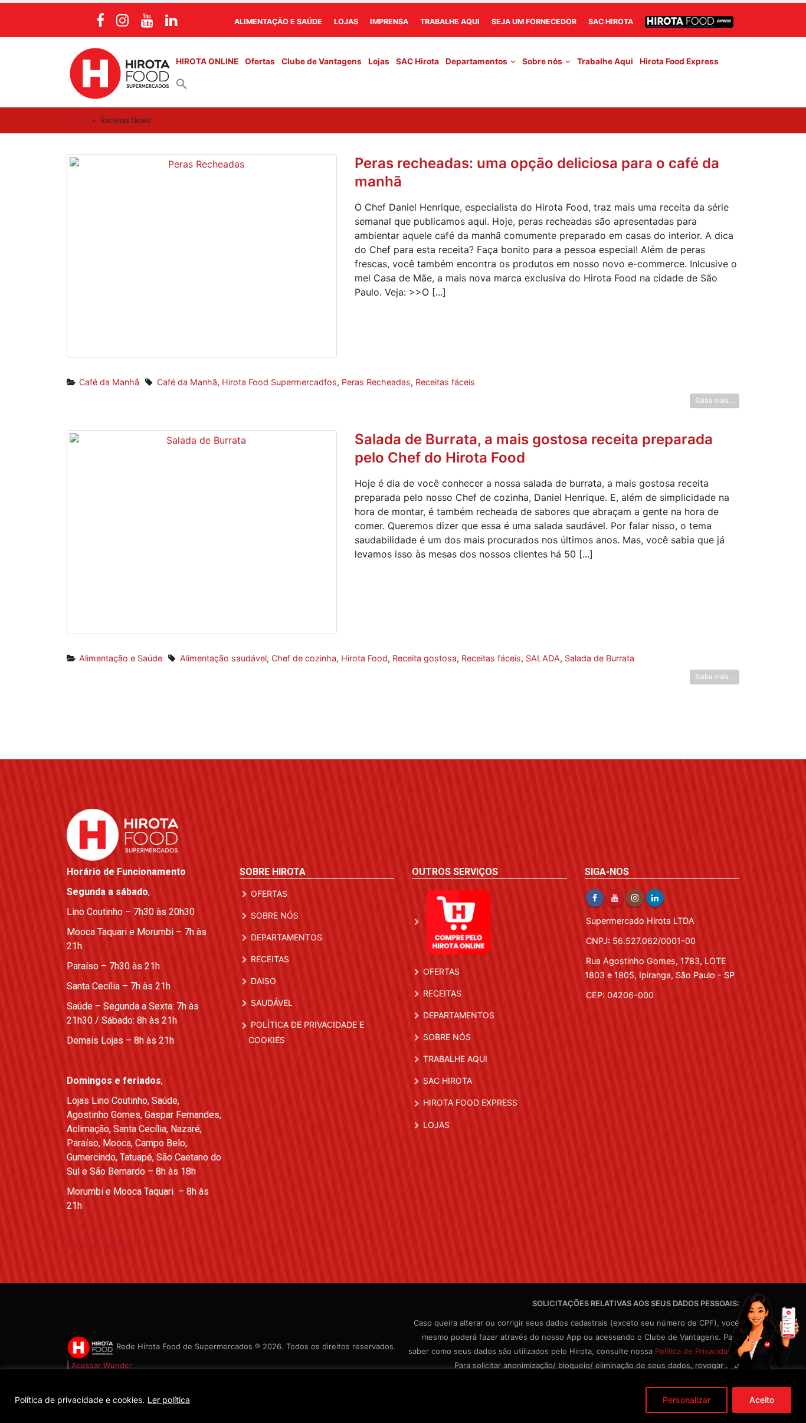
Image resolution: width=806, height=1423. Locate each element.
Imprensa (389, 21)
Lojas (346, 21)
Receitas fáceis (445, 382)
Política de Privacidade (696, 1351)
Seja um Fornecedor (534, 21)
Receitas (270, 959)
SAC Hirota (610, 21)
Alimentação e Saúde (278, 21)
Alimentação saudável (223, 658)
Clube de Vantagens (321, 61)
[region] (403, 1396)
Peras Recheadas (376, 382)
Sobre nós (542, 61)
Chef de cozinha (303, 658)
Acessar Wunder (101, 1365)
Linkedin (655, 898)
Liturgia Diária (98, 1245)
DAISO (263, 981)
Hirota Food (364, 658)
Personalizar (686, 1400)
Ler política (169, 1400)
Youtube (615, 898)
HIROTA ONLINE (207, 61)
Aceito (761, 1400)
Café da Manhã (109, 382)
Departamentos (476, 61)
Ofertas (260, 61)
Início (78, 120)
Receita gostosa (424, 658)
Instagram (635, 898)
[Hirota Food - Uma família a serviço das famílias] (120, 72)
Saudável (272, 1003)
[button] (182, 83)
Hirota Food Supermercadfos (279, 382)
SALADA (543, 658)
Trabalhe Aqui (450, 21)
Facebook (595, 898)
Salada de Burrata (599, 658)
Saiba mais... (714, 400)
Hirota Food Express (679, 61)
